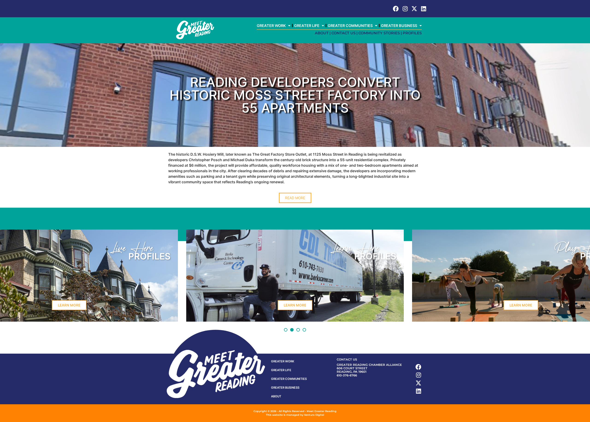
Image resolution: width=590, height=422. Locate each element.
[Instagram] (405, 9)
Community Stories (379, 33)
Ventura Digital (314, 414)
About (322, 33)
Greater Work (271, 25)
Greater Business (399, 25)
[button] (285, 330)
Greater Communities (350, 25)
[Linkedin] (423, 9)
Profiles (412, 33)
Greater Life (306, 25)
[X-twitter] (414, 9)
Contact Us (343, 33)
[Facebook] (396, 9)
